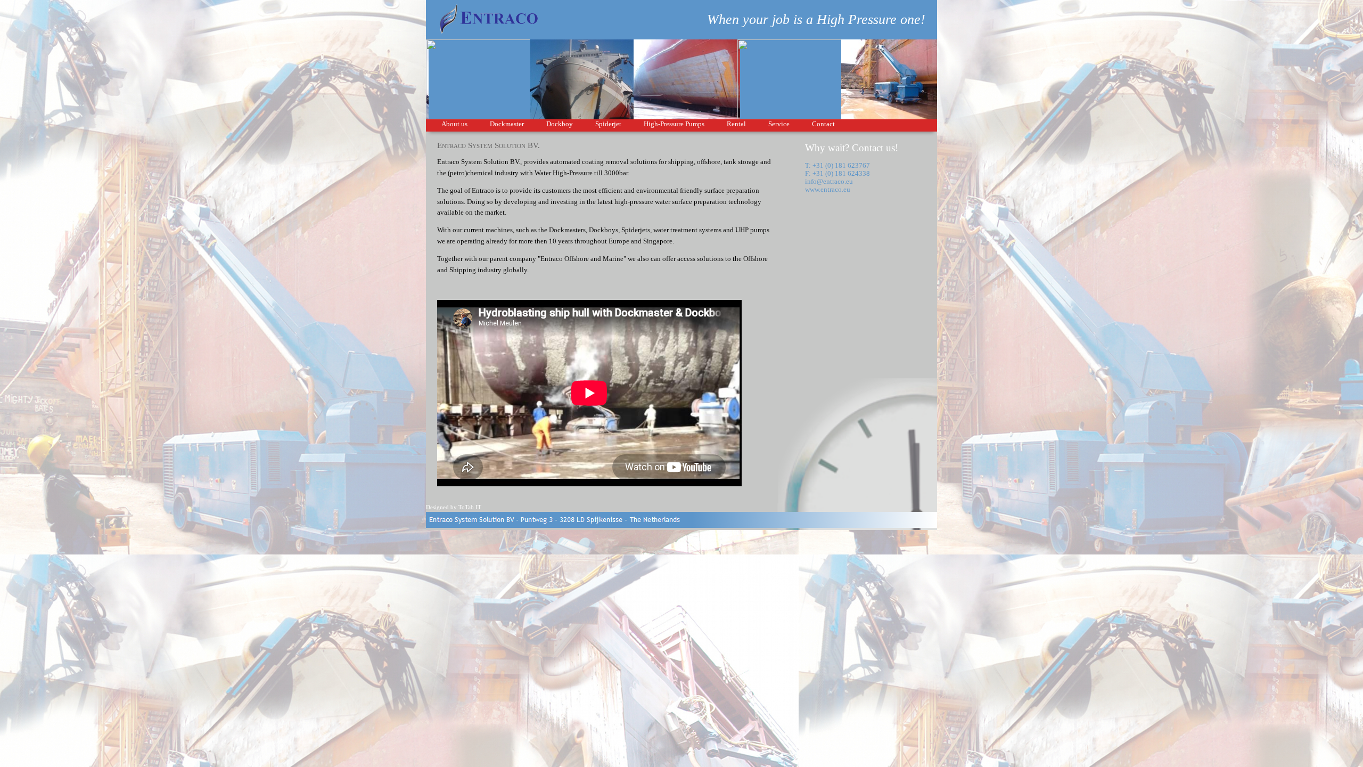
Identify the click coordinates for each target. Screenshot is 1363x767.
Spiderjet (608, 124)
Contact (823, 124)
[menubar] (638, 125)
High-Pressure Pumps (674, 124)
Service (779, 124)
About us (454, 124)
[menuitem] (454, 125)
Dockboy (559, 124)
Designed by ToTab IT (453, 507)
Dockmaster (507, 124)
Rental (736, 124)
